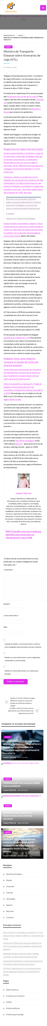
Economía (10, 886)
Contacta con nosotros (15, 996)
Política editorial (13, 1008)
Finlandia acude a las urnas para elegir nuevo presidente (21, 784)
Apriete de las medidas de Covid (17, 337)
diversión (10, 911)
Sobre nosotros (12, 990)
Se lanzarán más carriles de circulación (22, 96)
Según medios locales (12, 399)
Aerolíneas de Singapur (25, 440)
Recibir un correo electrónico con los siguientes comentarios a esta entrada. (22, 658)
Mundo (20, 35)
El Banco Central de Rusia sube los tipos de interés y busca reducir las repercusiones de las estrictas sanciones (22, 814)
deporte (9, 905)
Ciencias (9, 893)
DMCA (9, 1002)
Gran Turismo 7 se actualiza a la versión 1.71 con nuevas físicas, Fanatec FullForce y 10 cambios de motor (23, 935)
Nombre (7, 604)
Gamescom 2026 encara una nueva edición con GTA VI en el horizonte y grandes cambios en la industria (22, 946)
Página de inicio (9, 35)
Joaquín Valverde (9, 757)
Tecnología (10, 899)
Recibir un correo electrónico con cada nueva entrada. (21, 672)
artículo (19, 444)
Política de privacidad (14, 1014)
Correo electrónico (11, 615)
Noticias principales (14, 874)
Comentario (9, 570)
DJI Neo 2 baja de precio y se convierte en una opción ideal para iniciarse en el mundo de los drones (22, 971)
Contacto (10, 917)
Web (5, 627)
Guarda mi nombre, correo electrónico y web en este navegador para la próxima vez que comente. (23, 645)
